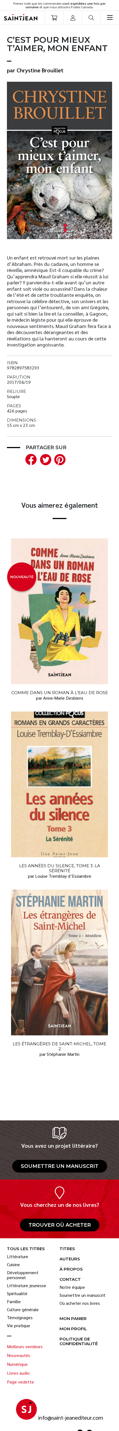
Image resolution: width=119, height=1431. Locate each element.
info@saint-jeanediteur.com (70, 1417)
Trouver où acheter (60, 1225)
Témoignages (20, 1317)
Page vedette (20, 1381)
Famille (14, 1301)
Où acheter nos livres (80, 1303)
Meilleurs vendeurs (25, 1346)
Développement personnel (22, 1275)
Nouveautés (18, 1355)
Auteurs (70, 1259)
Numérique (17, 1364)
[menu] (109, 18)
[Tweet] (44, 458)
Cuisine (13, 1264)
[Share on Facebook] (30, 458)
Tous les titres (26, 1249)
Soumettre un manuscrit (60, 1166)
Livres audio (18, 1373)
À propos (71, 1269)
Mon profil (73, 1329)
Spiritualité (17, 1293)
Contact (70, 1279)
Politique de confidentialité (79, 1341)
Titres (67, 1249)
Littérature (17, 1256)
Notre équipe (72, 1287)
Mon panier (73, 1318)
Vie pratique (18, 1325)
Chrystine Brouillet (40, 70)
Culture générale (23, 1309)
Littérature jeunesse (26, 1285)
